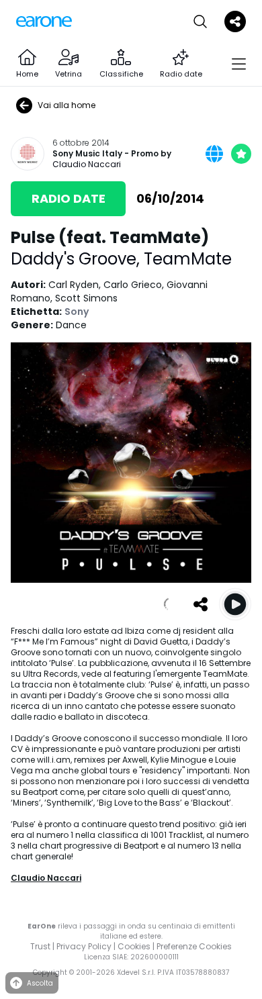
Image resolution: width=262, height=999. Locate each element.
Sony (76, 311)
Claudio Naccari (86, 164)
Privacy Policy (84, 946)
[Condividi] (200, 604)
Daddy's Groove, (77, 259)
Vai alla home (66, 105)
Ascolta (40, 983)
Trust (40, 946)
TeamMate (188, 259)
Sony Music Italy (87, 153)
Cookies (134, 946)
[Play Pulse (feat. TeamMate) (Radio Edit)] (235, 604)
